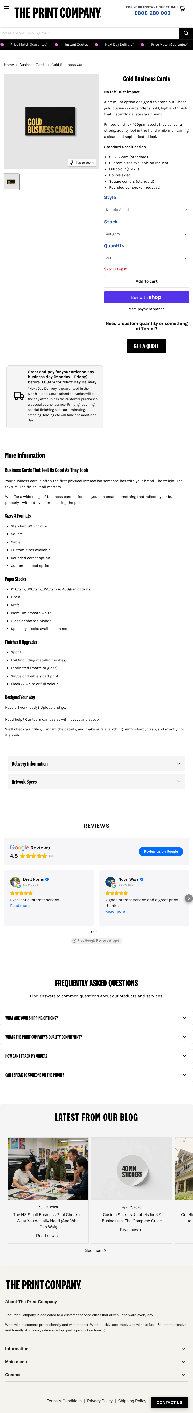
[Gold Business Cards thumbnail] (11, 182)
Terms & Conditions (64, 1401)
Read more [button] (20, 905)
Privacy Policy (100, 1401)
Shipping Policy (132, 1401)
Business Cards (32, 65)
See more (94, 1250)
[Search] (186, 33)
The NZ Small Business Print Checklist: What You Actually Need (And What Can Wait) (48, 1221)
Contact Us (169, 1402)
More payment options (146, 309)
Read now (46, 1236)
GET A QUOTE (146, 345)
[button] (96, 763)
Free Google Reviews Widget (98, 941)
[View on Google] (15, 882)
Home (9, 65)
